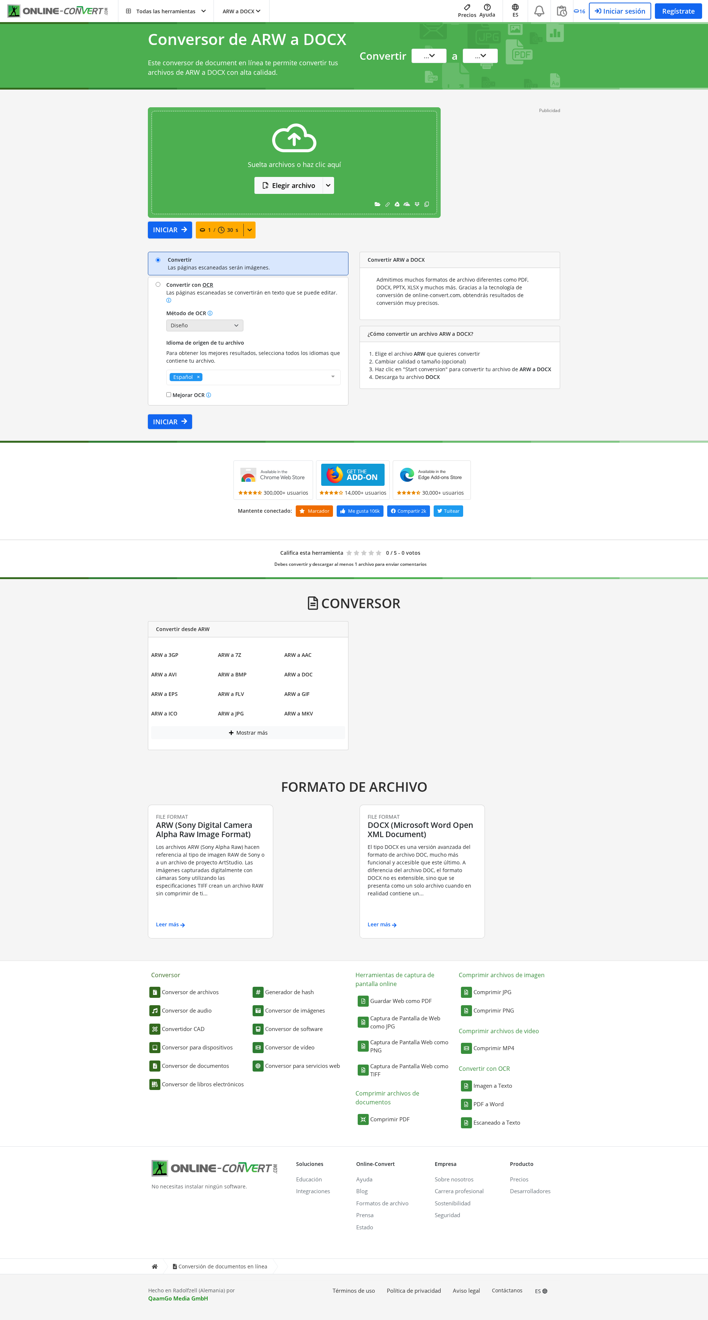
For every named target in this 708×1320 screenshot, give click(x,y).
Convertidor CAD (183, 1028)
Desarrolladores (530, 1191)
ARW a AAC (298, 654)
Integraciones (313, 1191)
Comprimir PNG (493, 1010)
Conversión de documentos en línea (222, 1266)
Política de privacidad (414, 1290)
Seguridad (447, 1215)
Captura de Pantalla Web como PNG (409, 1046)
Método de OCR (187, 313)
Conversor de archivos (190, 992)
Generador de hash (289, 992)
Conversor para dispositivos (197, 1047)
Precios (467, 14)
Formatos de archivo (382, 1203)
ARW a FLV (231, 693)
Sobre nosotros (454, 1179)
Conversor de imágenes (295, 1010)
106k (364, 511)
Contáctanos (507, 1290)
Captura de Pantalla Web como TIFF (409, 1070)
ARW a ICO (164, 713)
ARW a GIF (296, 693)
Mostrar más (251, 732)
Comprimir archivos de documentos (387, 1097)
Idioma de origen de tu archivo (205, 342)
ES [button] (515, 14)
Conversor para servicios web (302, 1065)
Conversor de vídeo (290, 1047)
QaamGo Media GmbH (178, 1298)
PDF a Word (488, 1104)
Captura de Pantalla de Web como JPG (405, 1022)
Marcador (318, 511)
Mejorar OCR (188, 394)
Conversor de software (294, 1028)
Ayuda (487, 14)
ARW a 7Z (229, 654)
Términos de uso (354, 1290)
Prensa (365, 1215)
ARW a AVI (164, 674)
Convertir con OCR (484, 1069)
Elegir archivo (293, 185)
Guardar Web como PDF (401, 1000)
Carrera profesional (459, 1191)
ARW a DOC (298, 674)
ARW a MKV (298, 713)
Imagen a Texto (492, 1085)
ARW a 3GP (164, 654)
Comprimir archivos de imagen (502, 975)
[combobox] (253, 377)
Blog (362, 1191)
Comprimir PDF (390, 1119)
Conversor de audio (187, 1010)
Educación (309, 1179)
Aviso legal (466, 1290)
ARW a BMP (232, 674)
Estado (364, 1227)
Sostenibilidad (453, 1203)
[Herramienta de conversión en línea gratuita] (62, 11)
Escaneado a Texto (496, 1122)
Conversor (165, 975)
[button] (166, 11)
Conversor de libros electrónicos (203, 1084)
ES (538, 1291)
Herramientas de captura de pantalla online (394, 979)
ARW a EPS (164, 693)
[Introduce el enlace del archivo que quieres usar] (387, 204)
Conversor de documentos (195, 1065)
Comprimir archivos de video (499, 1031)
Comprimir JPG (492, 992)
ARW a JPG (231, 713)
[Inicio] (154, 1266)
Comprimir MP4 (493, 1048)
